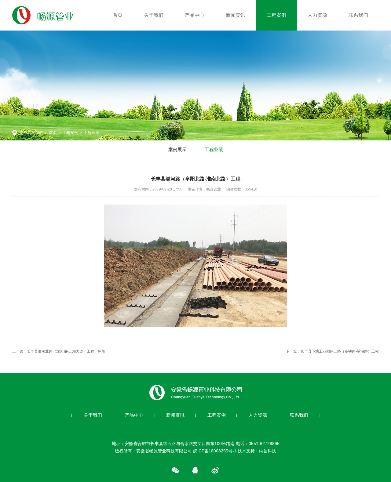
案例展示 (177, 149)
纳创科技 (267, 450)
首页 (117, 15)
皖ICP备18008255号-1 (214, 450)
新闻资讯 (235, 15)
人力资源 (317, 15)
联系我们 (358, 15)
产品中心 (194, 15)
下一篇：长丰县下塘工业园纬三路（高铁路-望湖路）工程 (332, 351)
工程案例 (276, 15)
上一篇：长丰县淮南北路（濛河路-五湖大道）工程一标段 (58, 351)
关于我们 (153, 15)
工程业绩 (92, 132)
